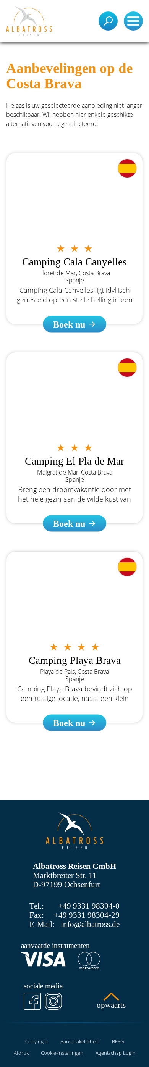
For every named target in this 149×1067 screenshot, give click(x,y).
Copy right (36, 1041)
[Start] (29, 21)
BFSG (118, 1041)
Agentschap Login (116, 1052)
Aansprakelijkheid (80, 1041)
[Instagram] (53, 1001)
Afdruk (21, 1052)
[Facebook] (32, 1001)
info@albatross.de (90, 924)
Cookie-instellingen (62, 1052)
